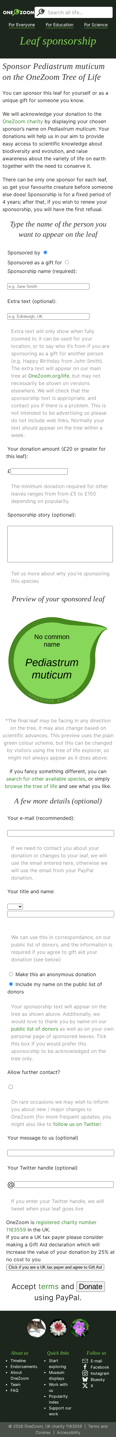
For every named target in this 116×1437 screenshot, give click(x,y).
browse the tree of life (31, 786)
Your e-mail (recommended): (41, 818)
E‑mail (95, 1361)
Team (15, 1384)
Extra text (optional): (31, 301)
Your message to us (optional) (42, 1138)
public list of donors (34, 1029)
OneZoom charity (22, 121)
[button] (22, 25)
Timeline (18, 1360)
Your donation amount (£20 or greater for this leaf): (56, 452)
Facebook (98, 1367)
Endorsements (24, 1366)
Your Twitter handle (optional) (42, 1168)
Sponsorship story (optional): (41, 515)
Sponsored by (24, 252)
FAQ (15, 1390)
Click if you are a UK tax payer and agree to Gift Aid (55, 1267)
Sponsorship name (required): (42, 271)
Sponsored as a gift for (35, 262)
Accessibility (68, 1432)
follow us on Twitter (76, 1124)
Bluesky (96, 1379)
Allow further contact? (33, 1072)
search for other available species (45, 779)
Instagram (98, 1373)
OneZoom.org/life (48, 376)
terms (48, 1286)
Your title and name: (30, 891)
